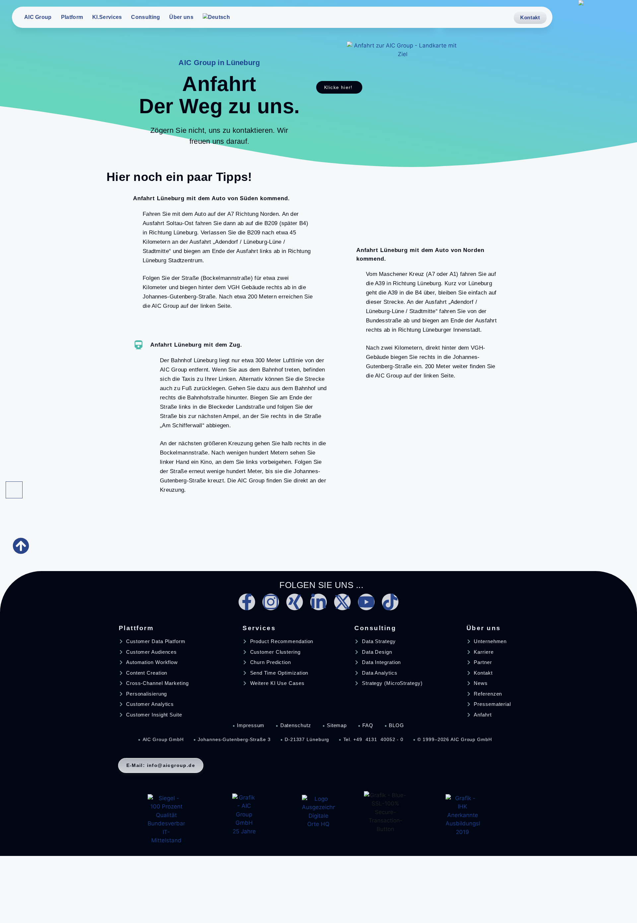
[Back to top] (14, 489)
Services (259, 628)
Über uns (181, 17)
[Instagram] (270, 602)
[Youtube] (366, 602)
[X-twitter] (342, 602)
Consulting (145, 17)
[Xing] (294, 602)
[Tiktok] (390, 602)
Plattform (136, 628)
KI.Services (107, 17)
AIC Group (38, 17)
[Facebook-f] (247, 602)
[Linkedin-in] (318, 602)
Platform (72, 17)
